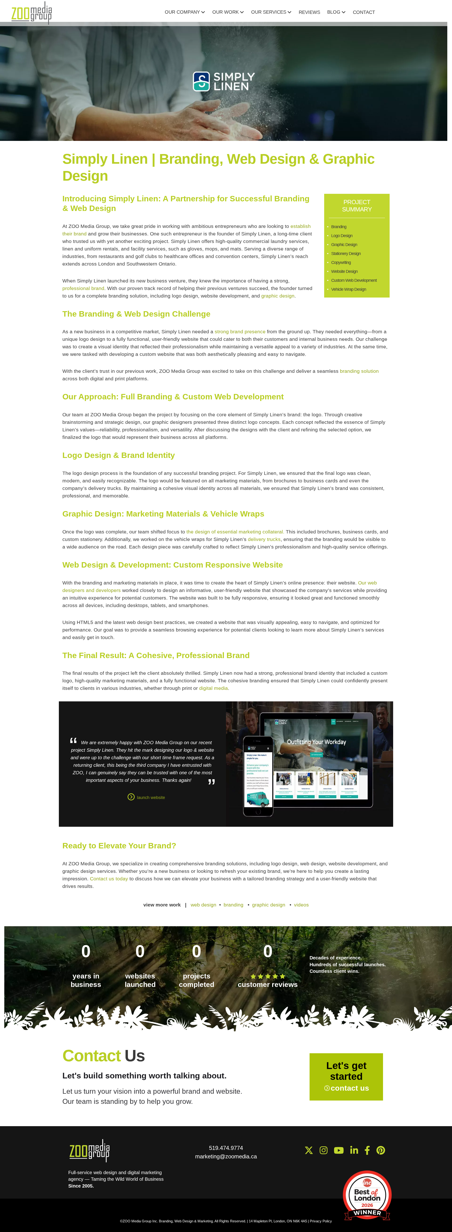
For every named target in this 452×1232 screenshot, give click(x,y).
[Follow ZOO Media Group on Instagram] (325, 1152)
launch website (151, 797)
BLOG (333, 12)
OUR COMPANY (182, 12)
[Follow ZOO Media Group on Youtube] (356, 1152)
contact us (350, 1088)
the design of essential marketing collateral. (235, 531)
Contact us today (109, 878)
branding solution (359, 371)
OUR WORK (225, 12)
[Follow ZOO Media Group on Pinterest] (382, 1152)
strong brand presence (240, 331)
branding (233, 904)
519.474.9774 (226, 1148)
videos (301, 904)
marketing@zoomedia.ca (226, 1156)
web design (203, 904)
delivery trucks (263, 539)
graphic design (278, 295)
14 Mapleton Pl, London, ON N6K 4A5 (278, 1221)
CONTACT (364, 12)
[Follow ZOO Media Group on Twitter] (310, 1152)
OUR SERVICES (268, 12)
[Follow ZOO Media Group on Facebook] (369, 1152)
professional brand (83, 288)
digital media (213, 688)
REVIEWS (309, 12)
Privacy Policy (321, 1221)
